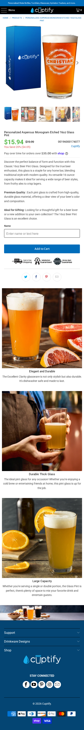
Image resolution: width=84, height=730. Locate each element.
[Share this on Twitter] (26, 277)
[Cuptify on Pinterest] (41, 684)
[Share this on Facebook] (36, 277)
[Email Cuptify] (57, 684)
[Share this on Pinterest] (46, 277)
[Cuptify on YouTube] (34, 684)
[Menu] (2, 10)
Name (7, 225)
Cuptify (75, 146)
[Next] (77, 63)
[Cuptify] (42, 10)
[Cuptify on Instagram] (49, 684)
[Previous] (7, 63)
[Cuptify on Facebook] (26, 684)
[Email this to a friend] (57, 277)
